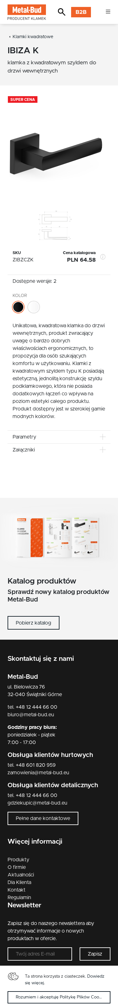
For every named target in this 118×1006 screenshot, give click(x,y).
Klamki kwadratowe (33, 37)
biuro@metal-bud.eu (31, 714)
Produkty (18, 859)
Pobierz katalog (33, 622)
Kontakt (16, 890)
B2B (81, 12)
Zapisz (95, 954)
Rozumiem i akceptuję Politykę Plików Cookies (61, 997)
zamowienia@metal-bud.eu (38, 772)
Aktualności (21, 874)
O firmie (17, 867)
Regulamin (19, 897)
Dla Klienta (19, 882)
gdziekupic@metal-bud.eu (37, 802)
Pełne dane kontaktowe (43, 818)
